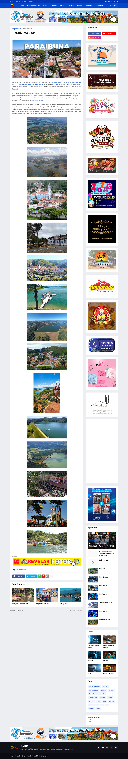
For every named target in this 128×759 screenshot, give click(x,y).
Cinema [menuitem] (53, 5)
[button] (110, 5)
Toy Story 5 (106, 661)
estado (74, 82)
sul (68, 84)
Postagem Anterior (17, 610)
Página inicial (16, 28)
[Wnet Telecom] (93, 588)
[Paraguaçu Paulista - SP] (23, 595)
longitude (78, 84)
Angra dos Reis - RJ (42, 604)
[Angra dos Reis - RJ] (47, 595)
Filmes (110, 697)
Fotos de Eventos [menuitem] (33, 5)
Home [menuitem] (22, 5)
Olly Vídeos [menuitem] (99, 5)
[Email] (47, 576)
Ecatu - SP (102, 569)
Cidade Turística (27, 28)
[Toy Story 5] (109, 655)
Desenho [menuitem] (89, 5)
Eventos (102, 697)
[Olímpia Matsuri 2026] (93, 605)
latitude (58, 84)
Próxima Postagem (76, 610)
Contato (24, 1)
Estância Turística (37, 100)
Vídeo (98, 708)
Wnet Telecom (103, 586)
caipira (35, 98)
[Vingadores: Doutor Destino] (94, 639)
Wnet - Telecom (103, 577)
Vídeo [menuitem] (71, 5)
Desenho (102, 694)
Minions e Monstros (108, 674)
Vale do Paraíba (27, 93)
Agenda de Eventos (94, 686)
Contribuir (31, 1)
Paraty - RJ (63, 604)
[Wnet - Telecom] (93, 579)
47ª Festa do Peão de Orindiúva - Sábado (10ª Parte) (101, 544)
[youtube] (109, 1)
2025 (90, 721)
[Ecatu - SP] (93, 571)
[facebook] (105, 1)
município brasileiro (57, 82)
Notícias (111, 701)
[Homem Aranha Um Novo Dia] (109, 639)
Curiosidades (92, 694)
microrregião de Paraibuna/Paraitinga (31, 84)
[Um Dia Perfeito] (93, 562)
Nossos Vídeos (101, 701)
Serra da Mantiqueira (51, 93)
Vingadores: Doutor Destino (93, 646)
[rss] (117, 1)
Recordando (104, 705)
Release (18, 1)
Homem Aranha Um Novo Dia (108, 646)
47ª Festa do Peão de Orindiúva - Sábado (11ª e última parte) (106, 553)
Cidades (103, 690)
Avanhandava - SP (104, 620)
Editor (12, 1)
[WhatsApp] (39, 576)
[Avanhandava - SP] (93, 622)
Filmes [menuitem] (45, 5)
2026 (90, 719)
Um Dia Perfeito (103, 560)
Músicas (91, 701)
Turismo (91, 708)
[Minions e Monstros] (109, 668)
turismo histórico (38, 96)
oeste (20, 86)
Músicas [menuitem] (62, 5)
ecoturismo (48, 96)
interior (68, 82)
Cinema (111, 690)
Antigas (105, 686)
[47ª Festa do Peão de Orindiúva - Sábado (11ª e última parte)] (93, 554)
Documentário (93, 697)
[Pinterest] (43, 576)
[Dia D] (94, 668)
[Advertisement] (102, 451)
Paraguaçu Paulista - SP (20, 604)
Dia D (89, 674)
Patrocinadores (93, 705)
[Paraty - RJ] (70, 595)
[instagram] (111, 1)
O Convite (91, 661)
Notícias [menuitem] (79, 5)
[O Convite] (94, 655)
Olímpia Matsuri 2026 (105, 603)
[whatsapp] (114, 1)
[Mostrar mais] (51, 576)
